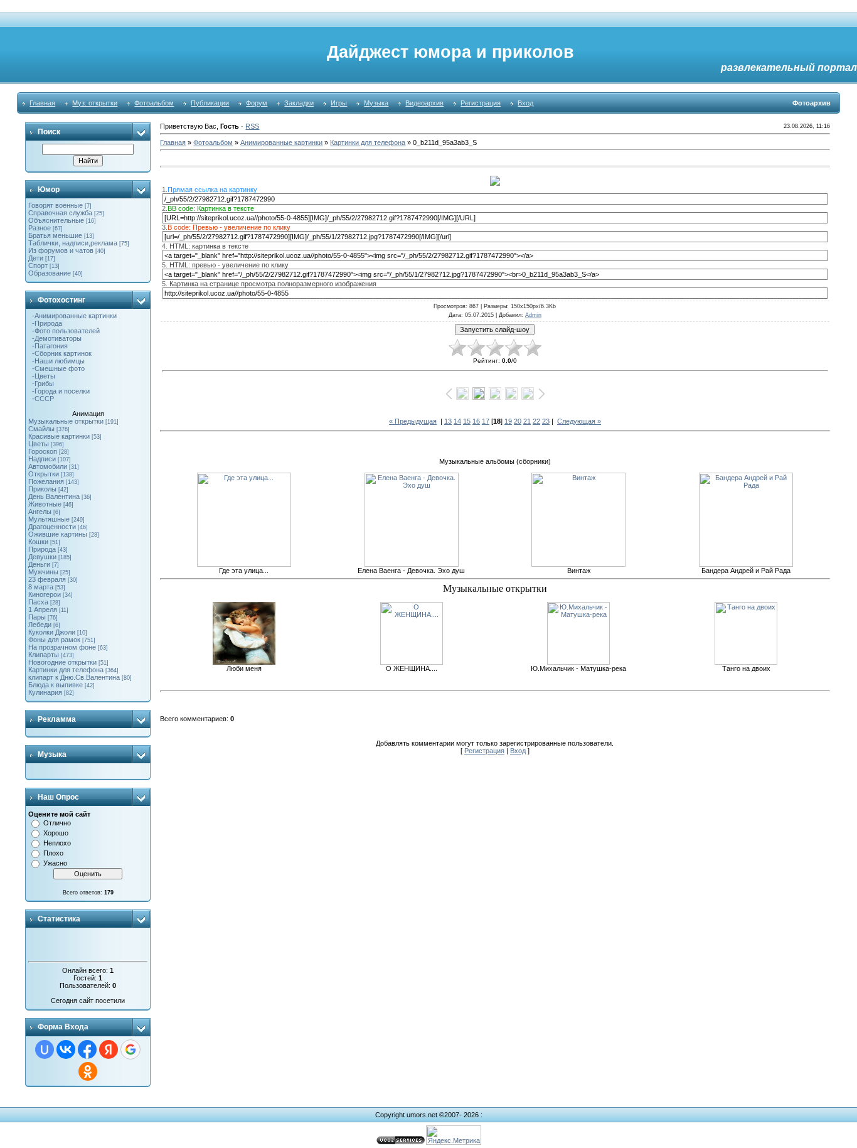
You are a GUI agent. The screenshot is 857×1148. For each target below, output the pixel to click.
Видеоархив (424, 103)
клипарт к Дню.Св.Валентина (74, 677)
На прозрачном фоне (62, 647)
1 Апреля (42, 609)
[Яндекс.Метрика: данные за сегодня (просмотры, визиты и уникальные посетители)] (453, 1135)
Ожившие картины (57, 534)
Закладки (299, 103)
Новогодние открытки (62, 662)
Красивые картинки (59, 436)
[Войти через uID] (44, 1049)
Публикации (210, 103)
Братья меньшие (55, 235)
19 (508, 421)
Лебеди (39, 624)
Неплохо (57, 843)
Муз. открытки (94, 103)
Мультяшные (49, 519)
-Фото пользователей (64, 331)
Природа (42, 549)
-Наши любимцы (56, 361)
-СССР (41, 398)
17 (485, 421)
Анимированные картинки (281, 142)
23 (546, 421)
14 (457, 421)
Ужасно (55, 863)
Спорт (38, 265)
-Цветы (41, 376)
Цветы (38, 444)
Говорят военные (55, 205)
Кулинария (45, 692)
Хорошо (55, 833)
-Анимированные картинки (72, 315)
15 (467, 421)
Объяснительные (56, 220)
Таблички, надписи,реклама (72, 243)
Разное (39, 228)
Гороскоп (42, 451)
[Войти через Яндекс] (108, 1049)
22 (536, 421)
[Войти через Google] (130, 1049)
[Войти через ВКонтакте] (65, 1049)
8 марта (40, 587)
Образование (49, 273)
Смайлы (41, 428)
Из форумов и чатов (60, 250)
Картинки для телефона (66, 669)
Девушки (42, 557)
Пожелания (46, 481)
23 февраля (47, 579)
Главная (42, 103)
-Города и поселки (59, 391)
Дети (35, 258)
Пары (37, 617)
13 (448, 421)
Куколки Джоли (51, 632)
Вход (525, 103)
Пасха (38, 602)
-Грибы (41, 383)
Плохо (53, 853)
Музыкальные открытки (66, 421)
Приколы (42, 489)
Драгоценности (52, 526)
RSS (252, 126)
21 (527, 421)
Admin (533, 315)
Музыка (376, 103)
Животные (44, 504)
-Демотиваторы (55, 338)
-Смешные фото (56, 368)
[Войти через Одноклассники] (87, 1071)
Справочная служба (60, 213)
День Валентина (54, 496)
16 (476, 421)
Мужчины (43, 572)
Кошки (38, 541)
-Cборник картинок (60, 353)
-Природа (45, 323)
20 (517, 421)
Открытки (43, 474)
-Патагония (48, 346)
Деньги (39, 564)
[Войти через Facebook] (87, 1049)
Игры (339, 103)
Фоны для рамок (54, 639)
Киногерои (44, 594)
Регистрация (480, 103)
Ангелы (39, 511)
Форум (256, 103)
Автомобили (47, 466)
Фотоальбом (154, 103)
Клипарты (43, 654)
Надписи (42, 459)
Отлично (57, 823)
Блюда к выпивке (55, 685)
